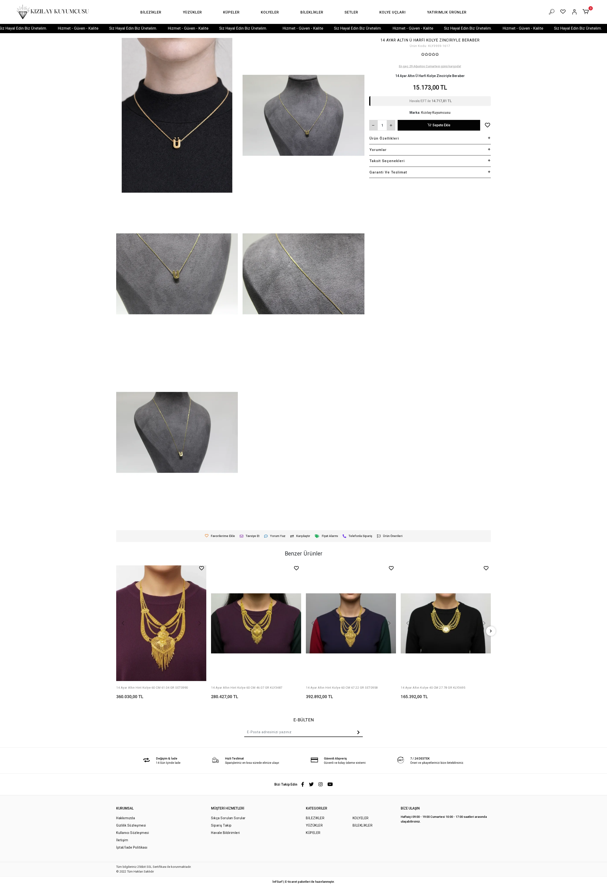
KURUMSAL (124, 808)
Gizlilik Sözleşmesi (131, 825)
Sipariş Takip (221, 825)
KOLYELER (361, 818)
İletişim (122, 840)
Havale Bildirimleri (225, 833)
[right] (491, 631)
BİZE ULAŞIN (410, 808)
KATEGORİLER (316, 808)
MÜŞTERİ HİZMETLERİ (227, 808)
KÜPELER (313, 833)
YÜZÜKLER (314, 825)
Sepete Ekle (441, 125)
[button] (150, 12)
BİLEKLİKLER (363, 825)
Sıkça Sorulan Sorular (228, 818)
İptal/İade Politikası (131, 847)
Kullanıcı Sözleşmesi (132, 833)
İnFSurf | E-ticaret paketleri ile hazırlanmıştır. (303, 881)
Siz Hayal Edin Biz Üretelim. (84, 28)
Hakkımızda (125, 818)
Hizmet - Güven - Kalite (29, 28)
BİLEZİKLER (315, 818)
